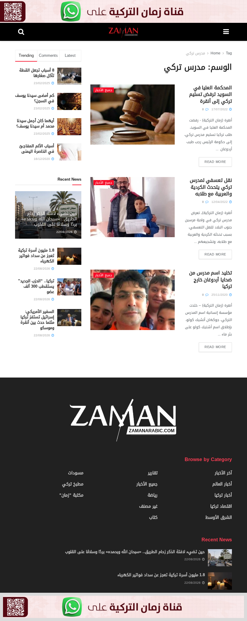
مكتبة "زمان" (71, 495)
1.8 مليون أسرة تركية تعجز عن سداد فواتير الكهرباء (36, 255)
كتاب (153, 517)
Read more (215, 162)
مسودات (75, 473)
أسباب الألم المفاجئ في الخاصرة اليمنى (36, 148)
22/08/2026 (64, 232)
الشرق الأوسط (218, 517)
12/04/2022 (220, 202)
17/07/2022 (220, 109)
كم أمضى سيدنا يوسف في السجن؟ (34, 98)
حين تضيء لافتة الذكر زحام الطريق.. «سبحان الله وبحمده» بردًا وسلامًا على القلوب (49, 219)
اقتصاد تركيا (221, 506)
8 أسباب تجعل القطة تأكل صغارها (36, 72)
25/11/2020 (220, 295)
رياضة (153, 495)
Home (215, 53)
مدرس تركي (195, 53)
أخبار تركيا (223, 495)
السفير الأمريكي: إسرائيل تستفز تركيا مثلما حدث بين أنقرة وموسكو (37, 320)
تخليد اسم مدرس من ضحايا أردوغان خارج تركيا (210, 279)
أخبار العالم (222, 484)
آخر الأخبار (223, 473)
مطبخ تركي (72, 484)
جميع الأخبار (103, 90)
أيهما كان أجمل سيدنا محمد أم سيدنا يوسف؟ (35, 123)
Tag (229, 53)
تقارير (153, 473)
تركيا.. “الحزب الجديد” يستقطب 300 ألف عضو (36, 286)
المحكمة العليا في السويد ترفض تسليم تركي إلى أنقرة (210, 94)
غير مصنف (148, 506)
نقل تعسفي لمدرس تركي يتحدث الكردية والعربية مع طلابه (211, 187)
